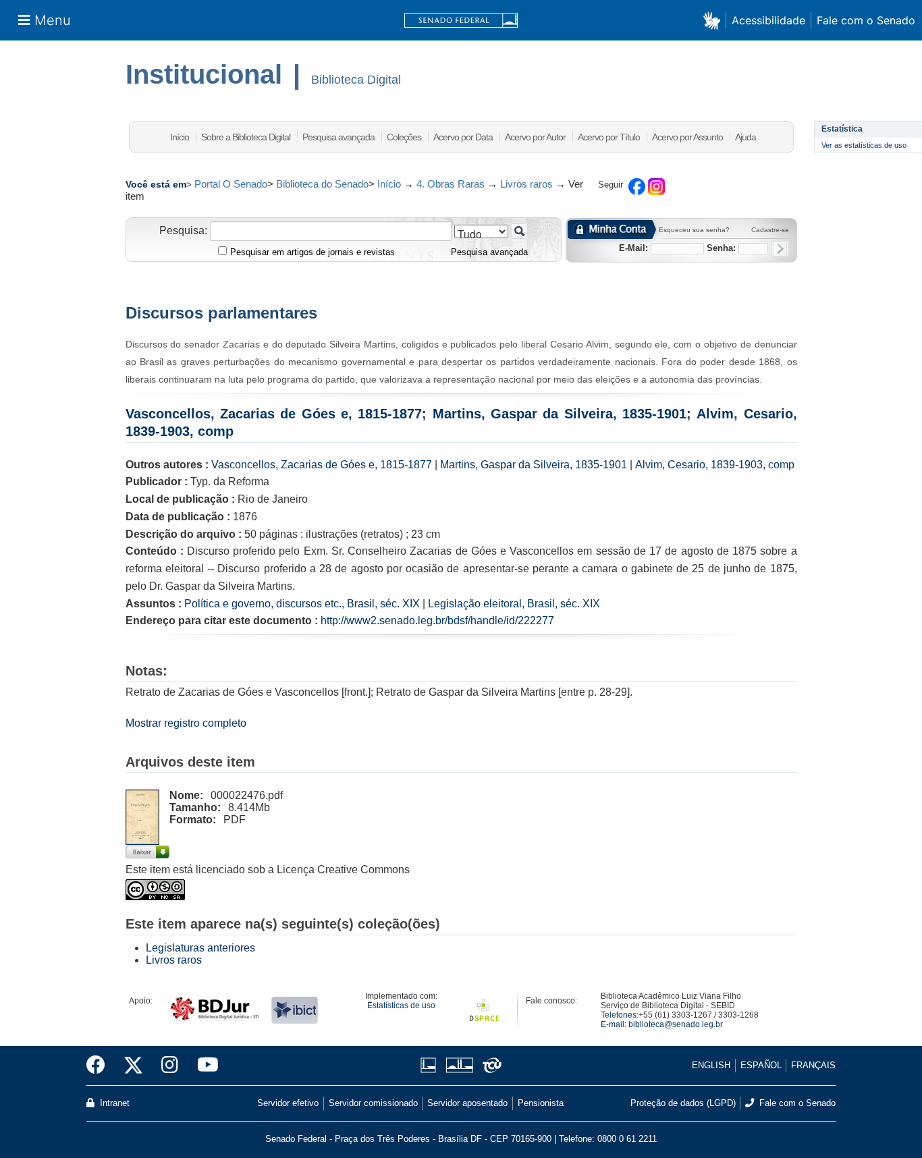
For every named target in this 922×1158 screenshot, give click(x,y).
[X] (133, 1065)
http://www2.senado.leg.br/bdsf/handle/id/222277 (437, 620)
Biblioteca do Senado (322, 184)
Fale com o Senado (866, 20)
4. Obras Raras (450, 184)
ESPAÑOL (761, 1065)
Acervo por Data (463, 137)
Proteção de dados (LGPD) (683, 1103)
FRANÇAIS (813, 1065)
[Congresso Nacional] (459, 1065)
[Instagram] (170, 1065)
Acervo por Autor (535, 137)
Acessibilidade (768, 20)
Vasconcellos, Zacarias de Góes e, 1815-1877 (274, 413)
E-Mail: (633, 248)
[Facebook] (100, 1065)
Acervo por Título (609, 137)
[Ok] (780, 248)
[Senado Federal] (461, 20)
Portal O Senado (230, 184)
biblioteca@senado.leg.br (675, 1024)
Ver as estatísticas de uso (863, 145)
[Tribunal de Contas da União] (489, 1065)
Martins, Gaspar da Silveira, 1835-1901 (559, 413)
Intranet (113, 1103)
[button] (714, 20)
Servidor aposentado (467, 1103)
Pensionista (541, 1103)
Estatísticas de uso (401, 1005)
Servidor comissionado (373, 1103)
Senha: (721, 248)
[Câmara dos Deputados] (431, 1065)
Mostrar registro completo (186, 723)
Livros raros (526, 184)
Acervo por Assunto (687, 137)
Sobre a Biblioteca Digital (245, 137)
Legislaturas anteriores (200, 948)
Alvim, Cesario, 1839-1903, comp (714, 464)
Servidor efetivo (288, 1103)
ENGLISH (711, 1065)
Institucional (204, 74)
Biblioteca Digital (356, 79)
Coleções (404, 137)
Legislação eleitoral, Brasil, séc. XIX (514, 603)
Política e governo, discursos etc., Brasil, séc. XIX (302, 603)
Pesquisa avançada (338, 137)
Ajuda (745, 137)
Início (179, 137)
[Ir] (519, 231)
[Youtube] (203, 1065)
